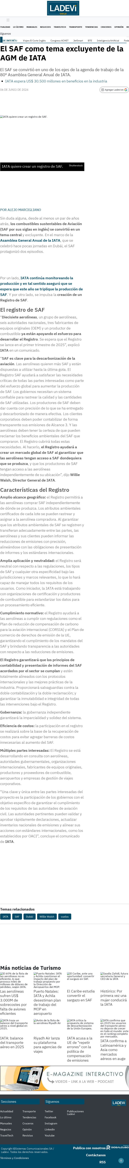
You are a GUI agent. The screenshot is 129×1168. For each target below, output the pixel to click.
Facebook (50, 1117)
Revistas (28, 1135)
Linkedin (50, 1129)
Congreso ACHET (60, 40)
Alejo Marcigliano (24, 209)
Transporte (75, 27)
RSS (102, 1162)
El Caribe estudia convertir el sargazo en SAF (81, 995)
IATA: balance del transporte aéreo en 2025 (12, 1042)
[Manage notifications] (121, 1160)
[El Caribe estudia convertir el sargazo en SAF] (81, 980)
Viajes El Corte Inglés (34, 40)
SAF (17, 916)
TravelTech (60, 27)
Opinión (118, 27)
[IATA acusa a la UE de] (81, 1027)
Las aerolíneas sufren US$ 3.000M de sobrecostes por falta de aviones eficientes (13, 1002)
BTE (90, 40)
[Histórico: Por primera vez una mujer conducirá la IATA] (114, 980)
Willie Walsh (47, 916)
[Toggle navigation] (7, 20)
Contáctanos (96, 1155)
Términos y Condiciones (14, 1158)
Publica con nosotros (89, 1148)
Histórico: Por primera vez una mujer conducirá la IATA (113, 998)
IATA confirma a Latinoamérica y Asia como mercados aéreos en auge (113, 1049)
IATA (56, 240)
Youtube (50, 1135)
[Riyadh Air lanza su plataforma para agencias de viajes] (48, 1027)
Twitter (49, 1111)
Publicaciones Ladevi (75, 1113)
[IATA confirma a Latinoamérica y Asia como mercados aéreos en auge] (114, 1028)
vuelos (65, 916)
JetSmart (78, 40)
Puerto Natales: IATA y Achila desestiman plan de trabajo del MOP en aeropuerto (47, 1002)
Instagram (51, 1123)
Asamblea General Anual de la (25, 240)
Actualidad (6, 1111)
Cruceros (106, 27)
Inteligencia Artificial (108, 40)
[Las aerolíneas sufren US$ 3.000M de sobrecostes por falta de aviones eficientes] (14, 980)
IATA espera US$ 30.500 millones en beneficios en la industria (56, 81)
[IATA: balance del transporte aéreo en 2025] (14, 1027)
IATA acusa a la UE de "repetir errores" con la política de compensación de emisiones (79, 1049)
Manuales (32, 27)
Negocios (45, 27)
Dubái (29, 916)
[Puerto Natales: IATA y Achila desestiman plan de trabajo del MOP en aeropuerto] (48, 980)
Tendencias (91, 27)
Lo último (18, 27)
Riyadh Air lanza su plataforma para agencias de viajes (48, 1045)
